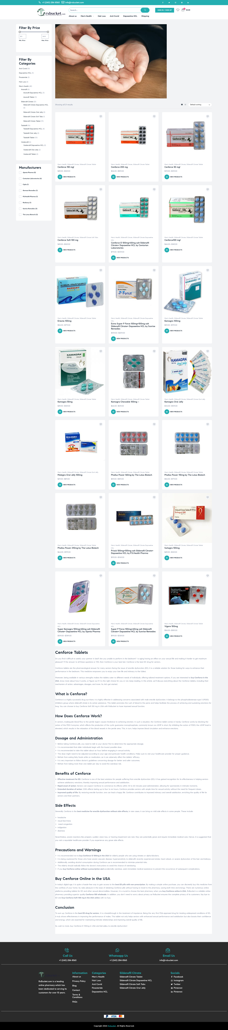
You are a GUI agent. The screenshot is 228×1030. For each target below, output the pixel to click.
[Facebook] (162, 2)
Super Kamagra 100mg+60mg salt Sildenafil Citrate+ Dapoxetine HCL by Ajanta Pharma (79, 630)
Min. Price (22, 40)
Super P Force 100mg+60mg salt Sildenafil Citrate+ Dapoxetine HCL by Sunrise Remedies (133, 630)
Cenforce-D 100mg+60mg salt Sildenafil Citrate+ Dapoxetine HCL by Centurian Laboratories (130, 245)
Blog (74, 985)
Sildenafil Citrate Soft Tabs (89, 237)
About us (76, 976)
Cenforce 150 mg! (66, 167)
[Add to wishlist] (101, 116)
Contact (76, 990)
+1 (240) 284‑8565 (67, 960)
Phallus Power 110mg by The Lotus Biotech (184, 475)
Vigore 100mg (171, 626)
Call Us (67, 956)
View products (69, 177)
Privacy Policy (79, 981)
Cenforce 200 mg (119, 167)
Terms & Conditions (77, 996)
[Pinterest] (181, 2)
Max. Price (45, 40)
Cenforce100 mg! (172, 240)
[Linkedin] (188, 2)
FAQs (74, 1001)
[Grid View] (181, 104)
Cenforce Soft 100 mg (68, 240)
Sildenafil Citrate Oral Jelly (196, 399)
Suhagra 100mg (172, 548)
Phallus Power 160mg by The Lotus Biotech (131, 475)
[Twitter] (169, 2)
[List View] (185, 104)
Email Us (169, 956)
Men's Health (62, 164)
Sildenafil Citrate (73, 164)
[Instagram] (175, 2)
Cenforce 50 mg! (172, 167)
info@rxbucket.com (168, 960)
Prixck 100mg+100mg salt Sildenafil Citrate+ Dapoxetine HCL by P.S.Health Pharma (132, 552)
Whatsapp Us (118, 956)
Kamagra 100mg (172, 321)
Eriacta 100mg (64, 321)
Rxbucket (112, 1026)
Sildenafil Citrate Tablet (88, 164)
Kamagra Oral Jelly (173, 401)
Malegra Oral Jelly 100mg (70, 475)
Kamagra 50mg (65, 401)
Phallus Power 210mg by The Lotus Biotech (78, 548)
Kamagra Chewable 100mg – (125, 401)
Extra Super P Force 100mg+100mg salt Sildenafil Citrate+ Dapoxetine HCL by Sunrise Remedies (133, 326)
